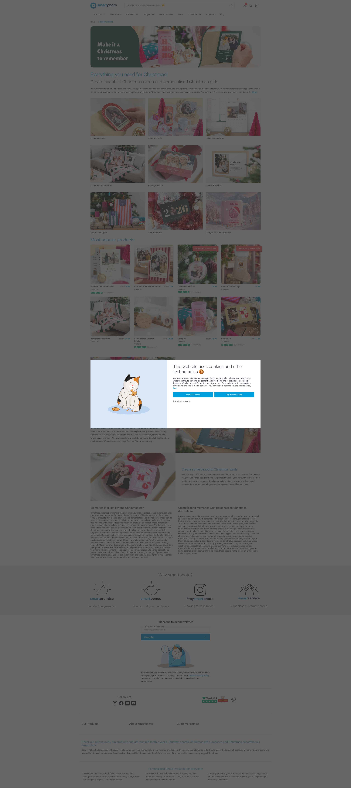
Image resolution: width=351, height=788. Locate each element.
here (175, 388)
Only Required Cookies (234, 395)
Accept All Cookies (193, 395)
